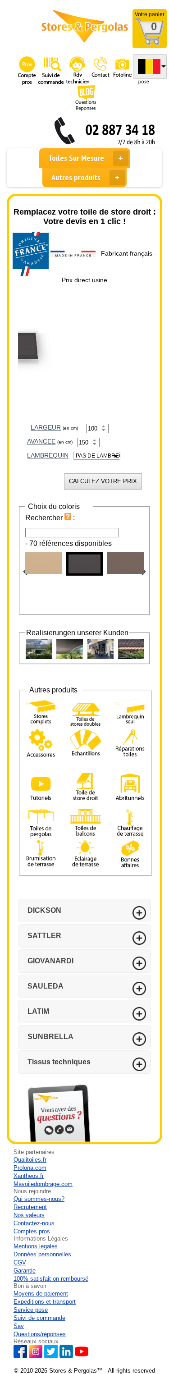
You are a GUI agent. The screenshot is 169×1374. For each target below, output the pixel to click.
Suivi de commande (39, 1317)
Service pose (31, 1309)
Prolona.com (30, 1167)
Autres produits (75, 177)
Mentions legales (36, 1246)
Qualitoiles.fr (30, 1159)
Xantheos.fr (29, 1175)
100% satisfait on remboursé (51, 1278)
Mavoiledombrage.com (43, 1184)
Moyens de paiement (41, 1293)
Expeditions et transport (45, 1301)
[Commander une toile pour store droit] (85, 788)
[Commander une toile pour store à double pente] (85, 714)
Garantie (25, 1270)
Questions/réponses (40, 1334)
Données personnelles (42, 1254)
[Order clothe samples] (85, 751)
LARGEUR (46, 427)
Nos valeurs (29, 1215)
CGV (20, 1262)
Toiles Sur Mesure (76, 158)
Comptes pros (32, 1231)
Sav (19, 1326)
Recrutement (30, 1207)
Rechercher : (50, 518)
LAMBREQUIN (48, 455)
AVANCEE (41, 441)
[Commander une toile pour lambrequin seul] (130, 712)
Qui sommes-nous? (39, 1198)
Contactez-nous (34, 1223)
